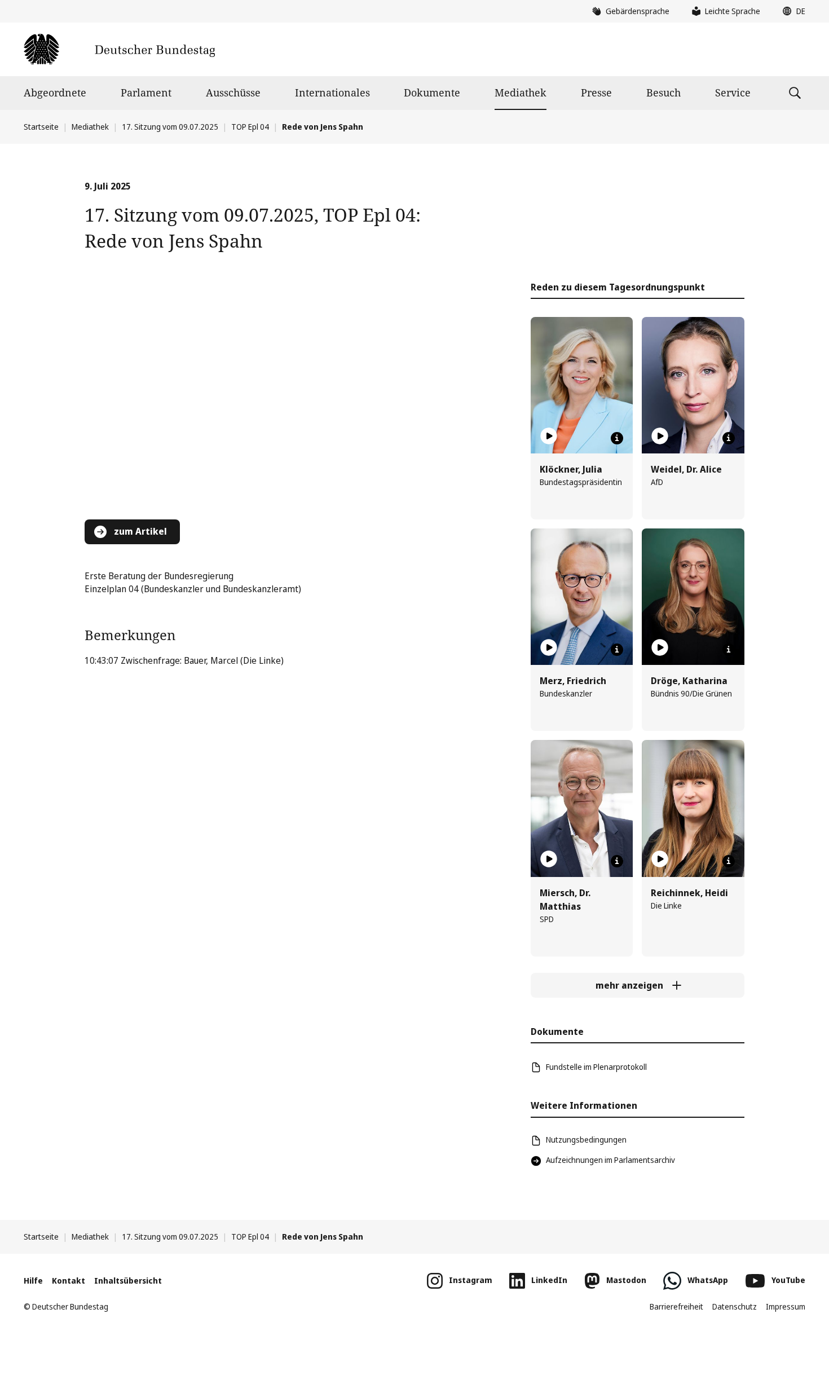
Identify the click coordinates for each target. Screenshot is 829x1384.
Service (733, 92)
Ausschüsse (233, 92)
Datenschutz (734, 1306)
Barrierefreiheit (676, 1306)
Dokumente (432, 92)
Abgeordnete (55, 92)
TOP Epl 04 (250, 126)
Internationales (332, 92)
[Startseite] (119, 49)
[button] (791, 11)
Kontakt (68, 1280)
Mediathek (520, 92)
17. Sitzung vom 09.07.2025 (170, 126)
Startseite (41, 126)
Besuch (663, 92)
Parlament (146, 92)
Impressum (785, 1306)
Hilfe (33, 1280)
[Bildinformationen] (617, 438)
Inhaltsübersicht (128, 1280)
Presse (596, 92)
